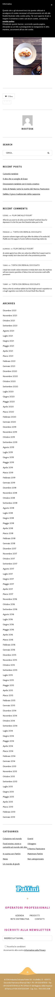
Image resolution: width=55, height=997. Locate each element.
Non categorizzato (36, 859)
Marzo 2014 (8, 751)
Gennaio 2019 (9, 482)
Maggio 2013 (8, 797)
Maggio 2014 (8, 741)
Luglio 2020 (8, 391)
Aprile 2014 (8, 746)
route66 (27, 128)
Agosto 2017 (8, 569)
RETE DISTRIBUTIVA (19, 919)
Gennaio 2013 (9, 817)
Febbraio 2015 (9, 700)
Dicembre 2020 (10, 371)
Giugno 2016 (8, 624)
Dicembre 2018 (9, 487)
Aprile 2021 (8, 351)
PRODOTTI (35, 915)
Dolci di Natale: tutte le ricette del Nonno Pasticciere (26, 189)
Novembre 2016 (10, 599)
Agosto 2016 (8, 614)
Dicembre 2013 (9, 766)
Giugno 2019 (8, 457)
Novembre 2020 (10, 376)
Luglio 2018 (8, 513)
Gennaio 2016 (9, 650)
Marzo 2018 (8, 533)
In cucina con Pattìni (11, 854)
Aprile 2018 (8, 528)
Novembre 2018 (10, 493)
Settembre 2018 (10, 503)
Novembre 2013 (10, 771)
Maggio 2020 (9, 401)
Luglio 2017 (8, 574)
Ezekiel (6, 215)
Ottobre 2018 (9, 498)
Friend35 (6, 232)
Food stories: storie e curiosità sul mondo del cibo (15, 845)
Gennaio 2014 (9, 761)
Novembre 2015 (10, 660)
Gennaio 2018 (9, 543)
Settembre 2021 (10, 325)
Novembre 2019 (10, 432)
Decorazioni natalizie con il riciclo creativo (21, 184)
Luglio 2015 (8, 675)
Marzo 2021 (8, 356)
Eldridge (6, 249)
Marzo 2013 (8, 807)
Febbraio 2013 (9, 812)
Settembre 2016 (10, 609)
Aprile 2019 (8, 467)
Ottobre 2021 (9, 320)
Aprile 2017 (8, 589)
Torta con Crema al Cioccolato (27, 232)
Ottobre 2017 (9, 558)
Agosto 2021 (8, 331)
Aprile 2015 (8, 690)
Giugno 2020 (9, 396)
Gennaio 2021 (9, 366)
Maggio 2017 (8, 584)
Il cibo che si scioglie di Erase (15, 179)
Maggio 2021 (8, 346)
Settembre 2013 (10, 781)
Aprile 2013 (8, 802)
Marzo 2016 (8, 639)
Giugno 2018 (8, 518)
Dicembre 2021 (9, 310)
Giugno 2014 (8, 736)
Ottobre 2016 (9, 604)
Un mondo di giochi (11, 864)
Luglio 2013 (8, 786)
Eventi (30, 838)
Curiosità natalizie (10, 174)
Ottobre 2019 (9, 437)
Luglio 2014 (8, 731)
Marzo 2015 (8, 695)
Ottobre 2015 (9, 665)
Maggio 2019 (8, 462)
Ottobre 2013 (9, 776)
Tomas (5, 265)
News (5, 859)
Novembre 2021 (10, 315)
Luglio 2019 (8, 452)
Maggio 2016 (8, 629)
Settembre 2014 (10, 726)
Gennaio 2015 (9, 705)
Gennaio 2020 (9, 422)
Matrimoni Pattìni (35, 854)
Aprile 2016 (8, 634)
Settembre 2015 (10, 670)
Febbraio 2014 (9, 756)
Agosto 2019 (8, 447)
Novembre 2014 (10, 715)
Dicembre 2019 (9, 427)
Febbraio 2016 (9, 645)
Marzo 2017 (8, 594)
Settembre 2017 (10, 563)
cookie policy (8, 21)
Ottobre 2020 (9, 381)
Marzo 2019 (8, 472)
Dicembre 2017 (9, 548)
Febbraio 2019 (9, 477)
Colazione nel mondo (12, 838)
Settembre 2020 (10, 386)
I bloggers (32, 843)
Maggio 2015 (8, 685)
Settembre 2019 (10, 442)
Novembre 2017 (10, 553)
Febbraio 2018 (9, 538)
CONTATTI (40, 919)
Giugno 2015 (8, 680)
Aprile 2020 (8, 406)
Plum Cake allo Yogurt (22, 215)
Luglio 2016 (8, 619)
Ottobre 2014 (9, 721)
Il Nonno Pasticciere (36, 848)
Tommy (5, 284)
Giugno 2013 (8, 791)
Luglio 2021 (8, 336)
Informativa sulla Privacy (35, 950)
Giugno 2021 (8, 341)
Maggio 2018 (8, 523)
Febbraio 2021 (9, 361)
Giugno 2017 (8, 579)
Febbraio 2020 (9, 417)
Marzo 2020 (8, 412)
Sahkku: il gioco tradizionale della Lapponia (21, 194)
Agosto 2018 (8, 508)
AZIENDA (19, 915)
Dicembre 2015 (9, 655)
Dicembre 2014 (9, 710)
